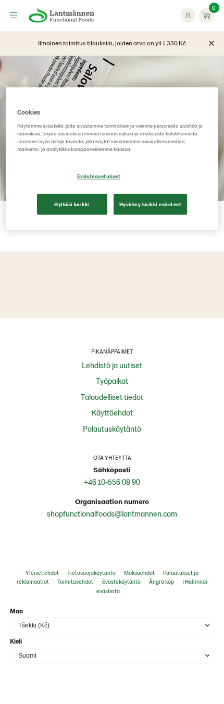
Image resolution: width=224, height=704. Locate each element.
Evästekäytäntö (121, 581)
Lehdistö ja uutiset (112, 365)
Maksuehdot (139, 572)
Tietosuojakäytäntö (91, 572)
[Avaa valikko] (13, 15)
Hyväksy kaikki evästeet (150, 204)
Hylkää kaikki (72, 204)
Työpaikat (112, 380)
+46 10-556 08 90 (112, 481)
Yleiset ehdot (42, 572)
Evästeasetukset (99, 176)
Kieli (16, 641)
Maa (16, 610)
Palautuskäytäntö (112, 428)
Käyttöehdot (112, 412)
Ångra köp (161, 581)
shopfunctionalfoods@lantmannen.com (112, 513)
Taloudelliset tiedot (112, 396)
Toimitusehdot (75, 581)
